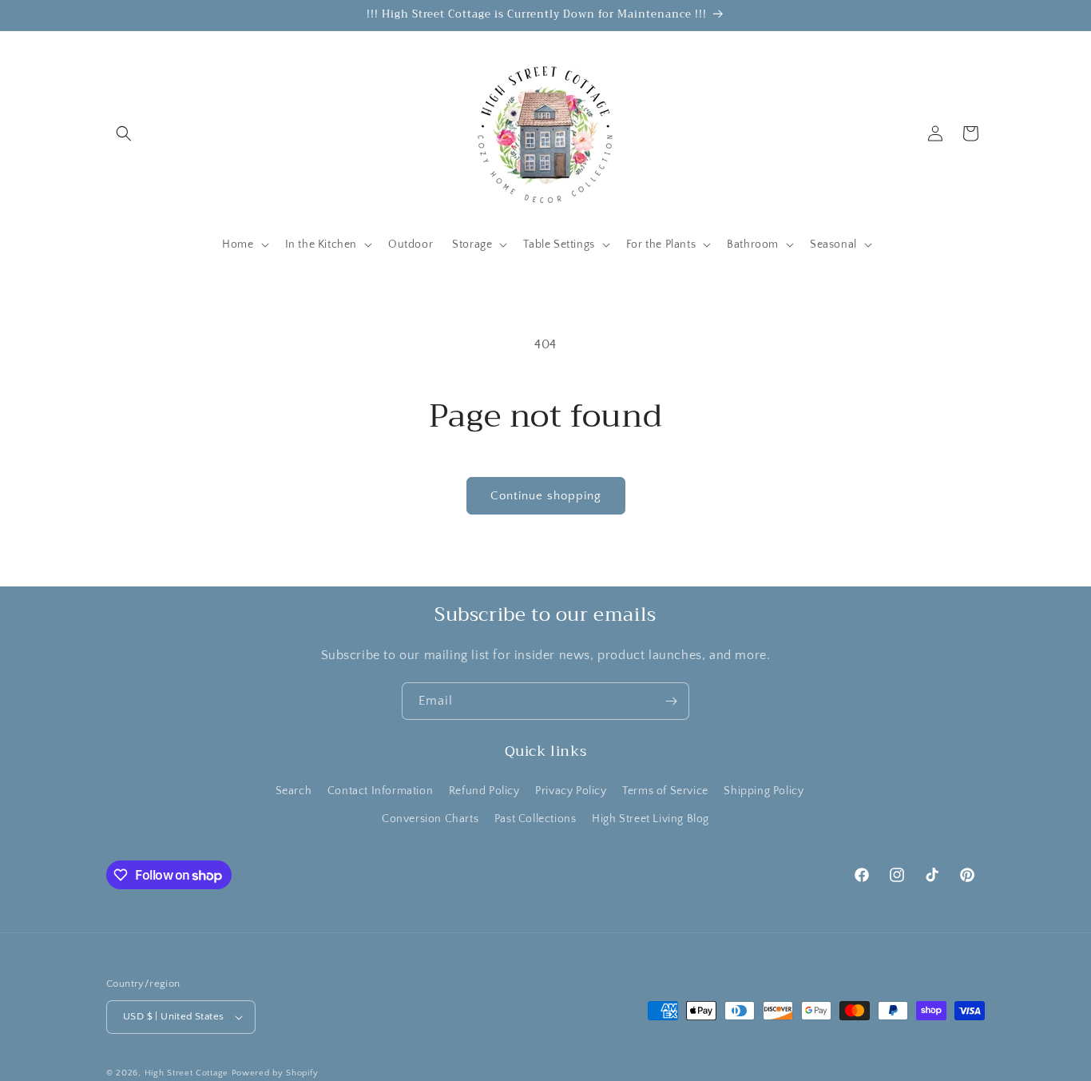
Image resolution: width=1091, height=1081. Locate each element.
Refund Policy (484, 791)
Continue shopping (545, 496)
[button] (123, 133)
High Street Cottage (186, 1073)
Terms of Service (665, 791)
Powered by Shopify (275, 1073)
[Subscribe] (670, 701)
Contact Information (380, 791)
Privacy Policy (570, 791)
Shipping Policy (763, 791)
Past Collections (535, 819)
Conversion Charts (430, 819)
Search (294, 791)
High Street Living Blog (650, 819)
